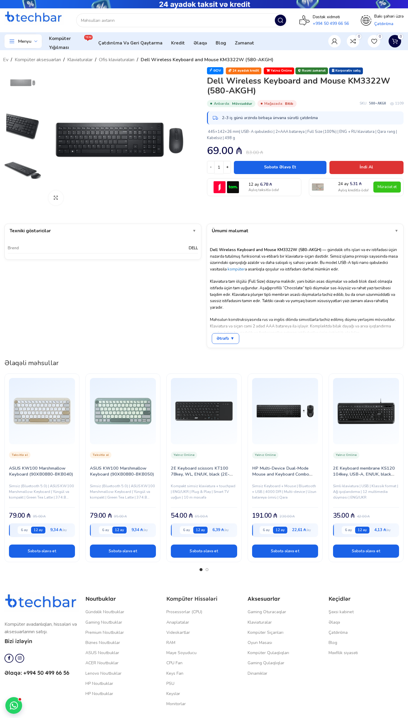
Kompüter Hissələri (191, 598)
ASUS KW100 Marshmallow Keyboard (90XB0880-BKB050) (122, 471)
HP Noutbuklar (99, 683)
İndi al (366, 167)
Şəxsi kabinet (341, 612)
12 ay (38, 530)
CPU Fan (174, 663)
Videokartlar (178, 632)
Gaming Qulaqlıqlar (266, 663)
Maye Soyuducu (181, 653)
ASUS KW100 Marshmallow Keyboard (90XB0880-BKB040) (41, 471)
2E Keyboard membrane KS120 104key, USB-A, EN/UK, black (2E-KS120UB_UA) (364, 474)
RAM (170, 642)
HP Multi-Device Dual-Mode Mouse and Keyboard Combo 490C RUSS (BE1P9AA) (280, 474)
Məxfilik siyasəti (343, 653)
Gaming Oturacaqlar (267, 612)
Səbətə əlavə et (280, 167)
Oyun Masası (260, 642)
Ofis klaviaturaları (116, 59)
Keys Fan (174, 673)
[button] (42, 551)
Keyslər (173, 694)
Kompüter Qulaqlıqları (268, 653)
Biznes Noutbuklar (102, 642)
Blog (333, 642)
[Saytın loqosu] (34, 17)
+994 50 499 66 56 (331, 23)
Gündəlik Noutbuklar (104, 612)
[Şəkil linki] (41, 601)
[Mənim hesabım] (334, 41)
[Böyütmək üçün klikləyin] (55, 197)
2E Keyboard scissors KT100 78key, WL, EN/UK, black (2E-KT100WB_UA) (200, 474)
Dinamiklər (257, 673)
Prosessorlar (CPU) (184, 612)
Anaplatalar (177, 622)
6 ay (24, 530)
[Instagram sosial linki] (19, 658)
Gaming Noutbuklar (103, 622)
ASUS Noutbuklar (102, 653)
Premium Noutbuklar (104, 632)
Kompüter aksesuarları (38, 59)
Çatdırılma (338, 632)
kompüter (236, 269)
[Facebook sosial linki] (8, 658)
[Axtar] (280, 20)
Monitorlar (176, 704)
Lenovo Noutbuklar (103, 673)
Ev (5, 59)
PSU (170, 683)
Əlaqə (334, 622)
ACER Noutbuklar (102, 663)
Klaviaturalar (80, 59)
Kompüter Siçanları (265, 632)
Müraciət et (387, 187)
